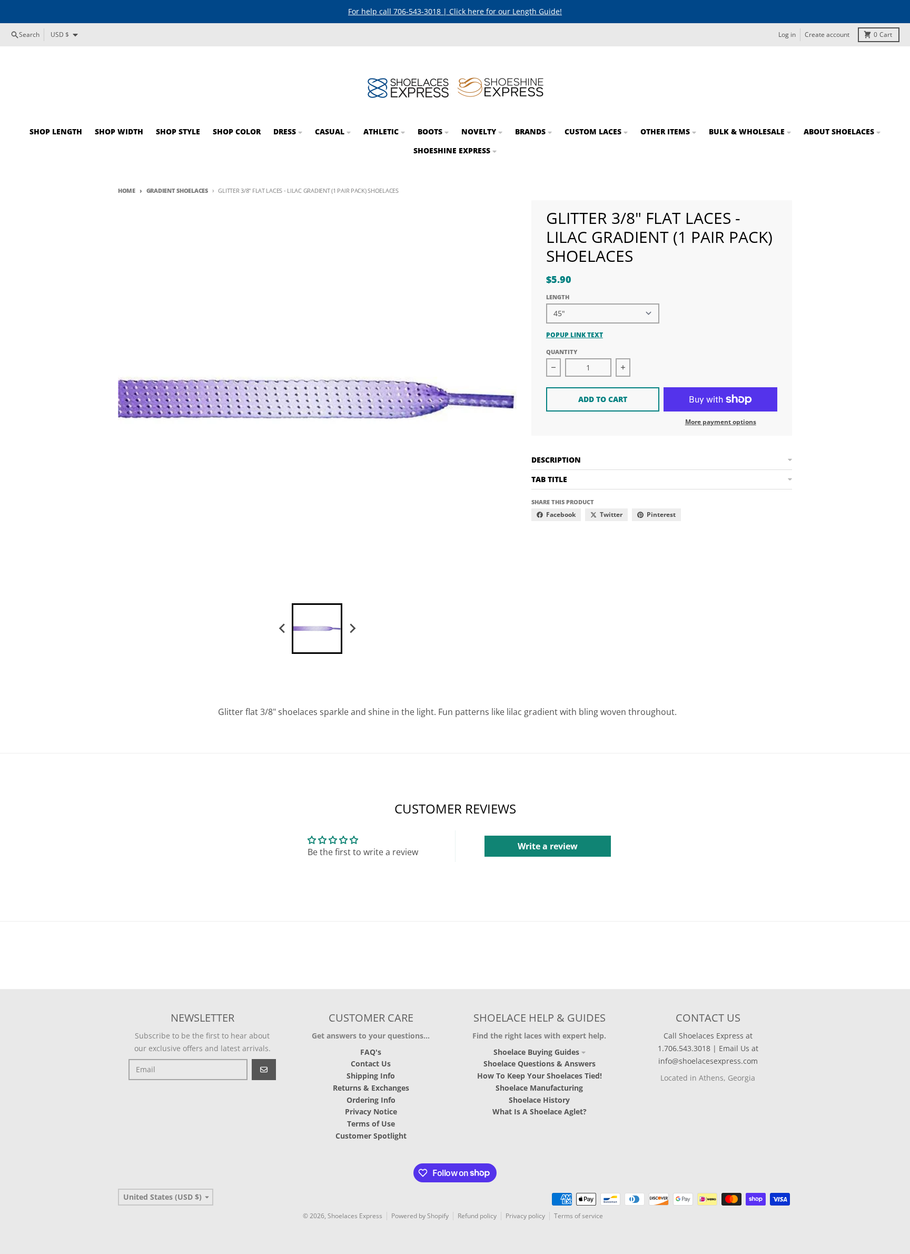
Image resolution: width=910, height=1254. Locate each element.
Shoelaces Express (355, 1215)
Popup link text (574, 335)
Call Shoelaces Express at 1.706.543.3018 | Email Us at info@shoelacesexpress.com (708, 1048)
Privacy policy (525, 1215)
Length (557, 297)
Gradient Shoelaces (177, 190)
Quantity (561, 352)
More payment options (720, 422)
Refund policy (477, 1215)
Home (126, 190)
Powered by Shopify (420, 1215)
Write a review (548, 846)
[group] (317, 628)
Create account (827, 34)
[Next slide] (351, 628)
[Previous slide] (282, 628)
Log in (787, 34)
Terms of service (578, 1215)
